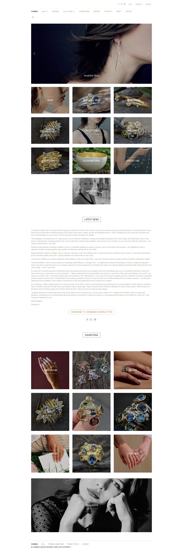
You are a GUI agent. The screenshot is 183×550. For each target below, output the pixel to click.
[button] (34, 53)
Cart (130, 4)
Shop (44, 12)
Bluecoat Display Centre (53, 253)
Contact (129, 11)
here (144, 241)
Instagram (116, 293)
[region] (91, 54)
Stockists (108, 11)
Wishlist (148, 4)
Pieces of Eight (133, 263)
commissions (84, 11)
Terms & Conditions (56, 544)
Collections (68, 12)
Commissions (135, 76)
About (119, 11)
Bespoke (97, 11)
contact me (140, 295)
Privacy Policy (73, 544)
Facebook (126, 293)
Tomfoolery (84, 239)
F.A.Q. (43, 544)
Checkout (139, 4)
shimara (34, 11)
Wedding (55, 11)
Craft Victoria (35, 259)
